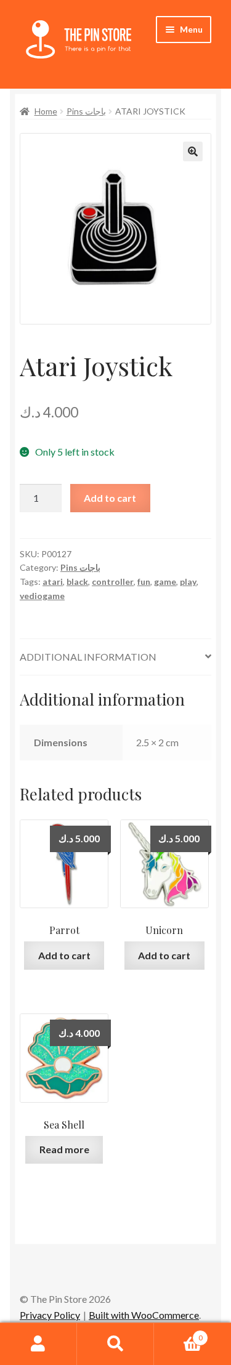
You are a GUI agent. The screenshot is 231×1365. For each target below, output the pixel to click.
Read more (64, 1149)
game (165, 581)
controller (113, 581)
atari (53, 581)
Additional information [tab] (88, 656)
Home (45, 111)
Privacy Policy (50, 1315)
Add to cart (110, 498)
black (77, 581)
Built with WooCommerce (144, 1315)
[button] (193, 151)
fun (143, 581)
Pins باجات (86, 111)
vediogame (42, 595)
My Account (38, 1344)
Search (115, 1344)
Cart (178, 1333)
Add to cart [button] (64, 955)
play (188, 581)
